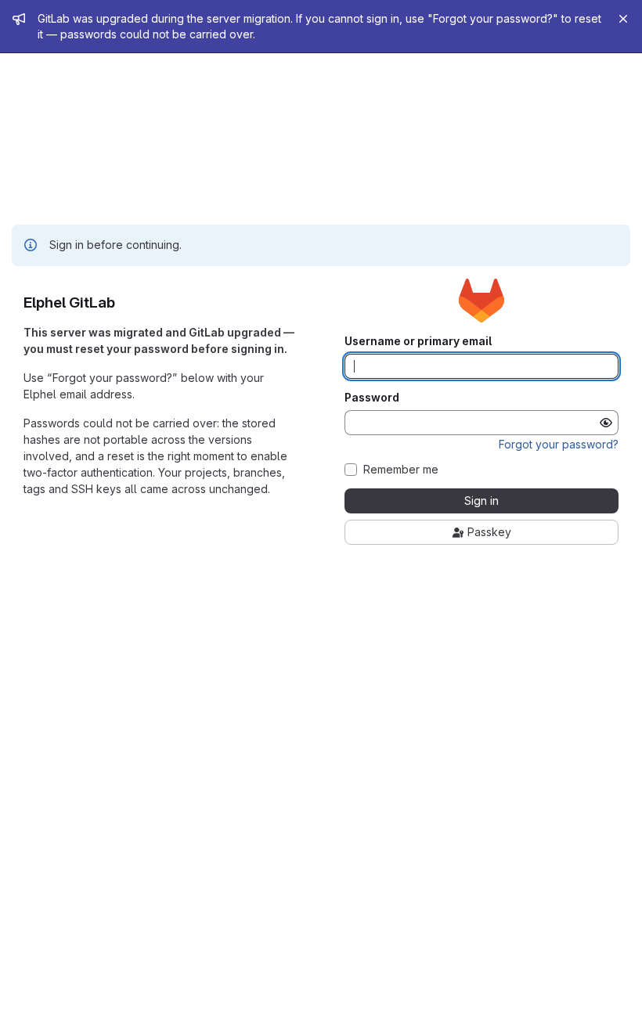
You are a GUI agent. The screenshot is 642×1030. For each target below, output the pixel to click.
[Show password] (606, 422)
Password (371, 397)
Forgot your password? (559, 444)
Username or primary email (418, 341)
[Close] (623, 18)
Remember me (400, 469)
